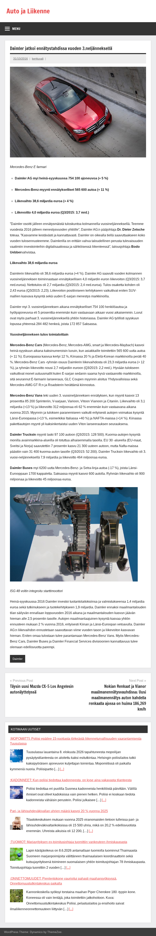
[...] (62, 769)
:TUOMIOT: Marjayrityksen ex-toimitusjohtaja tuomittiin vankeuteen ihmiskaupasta (68, 842)
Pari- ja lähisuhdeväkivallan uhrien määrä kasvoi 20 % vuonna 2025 (59, 811)
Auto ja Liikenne (28, 11)
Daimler (18, 658)
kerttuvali (37, 58)
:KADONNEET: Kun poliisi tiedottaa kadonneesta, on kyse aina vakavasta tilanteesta (71, 780)
